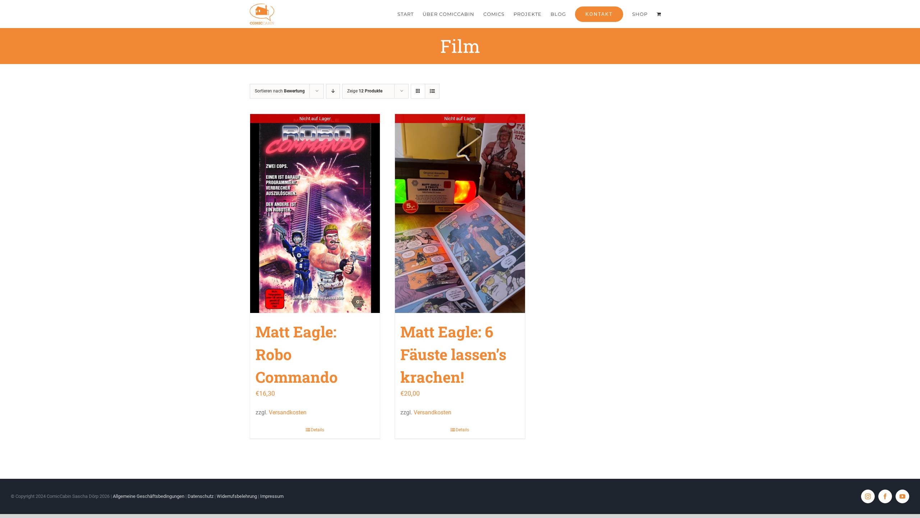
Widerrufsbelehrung (237, 496)
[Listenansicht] (432, 91)
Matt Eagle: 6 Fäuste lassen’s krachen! (453, 354)
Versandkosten (288, 412)
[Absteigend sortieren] (333, 91)
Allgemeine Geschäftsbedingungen (148, 496)
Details (317, 429)
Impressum (272, 496)
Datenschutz (200, 496)
